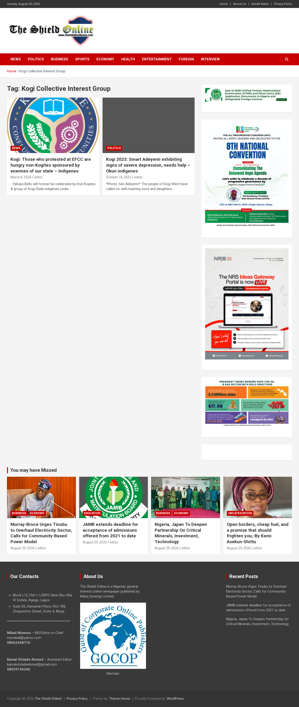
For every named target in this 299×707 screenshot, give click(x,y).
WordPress (175, 698)
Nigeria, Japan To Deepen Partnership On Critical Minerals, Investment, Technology (181, 533)
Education (92, 513)
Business (59, 59)
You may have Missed (33, 470)
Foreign (186, 59)
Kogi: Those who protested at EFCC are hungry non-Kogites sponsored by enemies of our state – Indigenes (51, 165)
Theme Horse (119, 698)
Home (224, 4)
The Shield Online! (48, 698)
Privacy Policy (283, 4)
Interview (210, 59)
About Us (239, 4)
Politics (36, 59)
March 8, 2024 (21, 177)
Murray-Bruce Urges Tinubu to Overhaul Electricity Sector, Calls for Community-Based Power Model (41, 533)
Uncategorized (240, 513)
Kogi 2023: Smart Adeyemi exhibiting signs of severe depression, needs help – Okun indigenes (148, 165)
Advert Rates (260, 4)
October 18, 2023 (118, 177)
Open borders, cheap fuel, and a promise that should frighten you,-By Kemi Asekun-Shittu (257, 533)
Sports (82, 59)
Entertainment (157, 59)
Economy (105, 59)
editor (38, 177)
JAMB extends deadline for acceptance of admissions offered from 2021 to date (110, 530)
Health (128, 59)
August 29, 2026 (23, 548)
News (16, 59)
